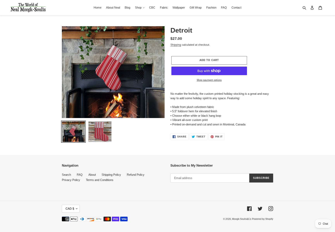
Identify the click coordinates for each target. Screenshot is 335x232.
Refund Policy (135, 174)
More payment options (209, 80)
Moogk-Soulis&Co (241, 219)
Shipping (175, 44)
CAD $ (70, 208)
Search (66, 174)
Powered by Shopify (262, 219)
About (92, 174)
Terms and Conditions (99, 180)
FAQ (80, 174)
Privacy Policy (71, 180)
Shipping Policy (111, 174)
